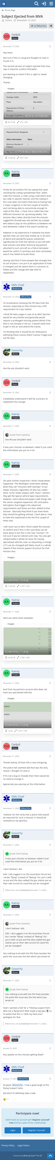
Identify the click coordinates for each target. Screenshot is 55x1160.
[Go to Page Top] (50, 1156)
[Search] (36, 4)
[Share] (51, 25)
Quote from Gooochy (20, 434)
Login (12, 1130)
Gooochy (25, 890)
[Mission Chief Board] (3, 4)
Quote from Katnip (19, 853)
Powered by (27, 1155)
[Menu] (51, 4)
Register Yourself (36, 1130)
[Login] (44, 3)
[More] (50, 46)
